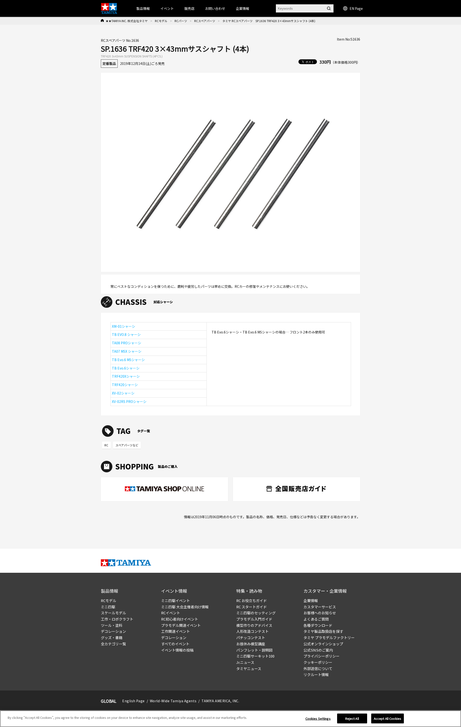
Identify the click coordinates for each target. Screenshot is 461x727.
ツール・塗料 (111, 625)
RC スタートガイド (251, 606)
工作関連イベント (175, 631)
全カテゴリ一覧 (113, 643)
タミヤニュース (248, 668)
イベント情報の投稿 (177, 650)
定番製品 (109, 63)
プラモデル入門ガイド (254, 619)
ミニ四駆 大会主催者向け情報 (185, 606)
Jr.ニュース (245, 662)
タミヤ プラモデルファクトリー (329, 637)
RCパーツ (181, 21)
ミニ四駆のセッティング (256, 612)
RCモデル (161, 21)
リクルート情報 (316, 674)
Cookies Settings (318, 718)
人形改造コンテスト (252, 631)
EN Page (356, 8)
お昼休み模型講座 (250, 643)
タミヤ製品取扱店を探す (323, 631)
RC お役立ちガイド (251, 600)
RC (106, 445)
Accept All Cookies (387, 718)
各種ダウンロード (317, 625)
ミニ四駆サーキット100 (255, 656)
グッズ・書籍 (111, 637)
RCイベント (170, 612)
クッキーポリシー (317, 662)
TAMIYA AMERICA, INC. (220, 700)
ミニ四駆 (108, 606)
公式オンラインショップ (323, 643)
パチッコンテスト (250, 637)
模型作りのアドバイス (254, 625)
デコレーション (113, 631)
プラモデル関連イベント (181, 625)
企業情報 (310, 600)
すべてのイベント (175, 643)
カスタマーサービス (319, 606)
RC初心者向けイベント (179, 619)
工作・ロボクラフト (117, 619)
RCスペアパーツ (204, 21)
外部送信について (317, 668)
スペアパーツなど (126, 445)
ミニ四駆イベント (175, 600)
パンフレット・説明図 (254, 650)
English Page (133, 700)
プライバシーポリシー (321, 656)
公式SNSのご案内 (318, 650)
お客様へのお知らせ (319, 612)
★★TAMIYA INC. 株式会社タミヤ (127, 21)
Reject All (352, 718)
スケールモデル (113, 612)
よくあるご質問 (316, 619)
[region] (230, 718)
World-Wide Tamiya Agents (173, 700)
